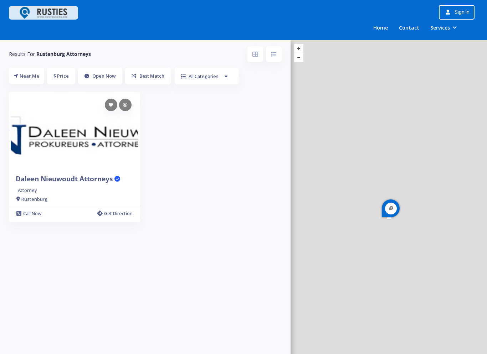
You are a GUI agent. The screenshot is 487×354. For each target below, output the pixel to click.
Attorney (27, 190)
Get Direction (118, 213)
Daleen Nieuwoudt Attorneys (65, 179)
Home (380, 27)
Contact (409, 27)
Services (440, 27)
